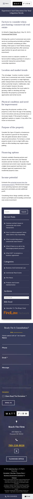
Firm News (9, 278)
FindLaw (14, 478)
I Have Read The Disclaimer (16, 396)
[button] (5, 3)
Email (5, 358)
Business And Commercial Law (16, 268)
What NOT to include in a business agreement (14, 254)
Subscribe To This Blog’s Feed (16, 308)
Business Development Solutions (13, 475)
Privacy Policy (20, 473)
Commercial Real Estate (9, 34)
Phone (4, 348)
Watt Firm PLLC (15, 32)
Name (4, 338)
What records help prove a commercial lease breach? (14, 240)
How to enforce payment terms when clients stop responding (16, 233)
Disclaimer (5, 392)
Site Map (13, 473)
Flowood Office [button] (16, 459)
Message (5, 368)
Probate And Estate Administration (12, 284)
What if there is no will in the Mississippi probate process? (15, 247)
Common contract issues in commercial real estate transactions (14, 225)
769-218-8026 (16, 445)
